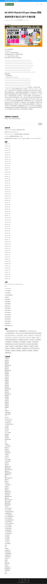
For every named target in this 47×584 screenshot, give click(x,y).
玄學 (6, 546)
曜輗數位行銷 (8, 493)
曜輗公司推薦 (8, 501)
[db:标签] (37, 337)
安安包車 (7, 558)
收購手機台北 (8, 305)
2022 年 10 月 (8, 196)
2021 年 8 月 (7, 224)
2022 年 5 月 (7, 207)
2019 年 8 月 (7, 252)
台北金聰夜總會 (8, 531)
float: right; (25, 335)
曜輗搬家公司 (8, 474)
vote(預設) (33, 337)
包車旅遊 (7, 483)
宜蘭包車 (7, 449)
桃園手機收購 (8, 321)
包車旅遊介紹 (8, 550)
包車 (6, 409)
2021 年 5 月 (7, 230)
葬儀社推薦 (7, 563)
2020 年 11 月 (8, 241)
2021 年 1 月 (7, 239)
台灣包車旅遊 (8, 484)
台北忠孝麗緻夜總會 (9, 516)
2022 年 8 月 (7, 200)
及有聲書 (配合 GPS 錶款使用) (23, 339)
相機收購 (7, 363)
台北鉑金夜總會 (8, 521)
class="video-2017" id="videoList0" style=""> (14, 284)
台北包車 (7, 417)
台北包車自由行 (8, 420)
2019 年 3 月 (7, 257)
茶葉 (6, 441)
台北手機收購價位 (38, 339)
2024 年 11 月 (8, 161)
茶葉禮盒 (7, 444)
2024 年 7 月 (7, 170)
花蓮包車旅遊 (8, 412)
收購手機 (36, 346)
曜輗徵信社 (7, 471)
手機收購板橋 (8, 301)
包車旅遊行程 (8, 555)
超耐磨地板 (7, 451)
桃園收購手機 (8, 323)
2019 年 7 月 (7, 254)
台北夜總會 (7, 535)
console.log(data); (20, 335)
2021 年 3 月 (7, 235)
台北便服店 (7, 540)
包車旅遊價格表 (8, 553)
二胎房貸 (7, 456)
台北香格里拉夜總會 (9, 511)
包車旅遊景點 (8, 556)
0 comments (25, 20)
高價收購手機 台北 (9, 325)
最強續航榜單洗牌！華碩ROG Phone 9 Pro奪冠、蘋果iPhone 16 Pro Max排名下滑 (23, 138)
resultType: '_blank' (22, 337)
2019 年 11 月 (8, 246)
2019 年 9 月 (7, 250)
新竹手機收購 (19, 20)
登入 (12, 118)
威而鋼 (6, 565)
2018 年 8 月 (7, 267)
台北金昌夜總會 (8, 533)
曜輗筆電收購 (8, 491)
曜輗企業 (7, 479)
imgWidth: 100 (31, 335)
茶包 (6, 442)
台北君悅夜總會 (8, 528)
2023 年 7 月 (7, 176)
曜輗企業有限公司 (9, 469)
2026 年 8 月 (7, 143)
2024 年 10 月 (8, 163)
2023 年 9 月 (7, 174)
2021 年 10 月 (8, 222)
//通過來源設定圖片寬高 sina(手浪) (12, 331)
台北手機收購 (8, 290)
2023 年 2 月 (7, 187)
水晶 (6, 545)
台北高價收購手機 (9, 295)
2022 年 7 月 (7, 202)
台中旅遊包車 (8, 452)
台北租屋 (7, 425)
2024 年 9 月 (7, 165)
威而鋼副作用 (8, 568)
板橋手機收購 (8, 316)
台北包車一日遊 (8, 419)
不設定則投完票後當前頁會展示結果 (11, 339)
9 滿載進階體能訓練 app (23, 331)
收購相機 (7, 380)
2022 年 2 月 (7, 213)
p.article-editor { (14, 337)
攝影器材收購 (8, 439)
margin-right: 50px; (38, 335)
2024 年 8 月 (7, 167)
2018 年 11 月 (8, 261)
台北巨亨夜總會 (8, 518)
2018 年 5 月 (7, 274)
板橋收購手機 (8, 319)
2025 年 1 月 (7, 157)
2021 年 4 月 (7, 233)
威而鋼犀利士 (8, 567)
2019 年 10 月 (8, 248)
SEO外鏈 (7, 429)
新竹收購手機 (8, 314)
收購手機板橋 (8, 308)
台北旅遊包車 (8, 422)
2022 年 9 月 (7, 198)
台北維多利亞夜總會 (9, 523)
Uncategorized (8, 288)
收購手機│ (22, 582)
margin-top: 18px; (8, 337)
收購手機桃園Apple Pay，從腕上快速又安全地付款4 (30, 348)
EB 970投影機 (8, 432)
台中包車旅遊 (8, 446)
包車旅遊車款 (8, 551)
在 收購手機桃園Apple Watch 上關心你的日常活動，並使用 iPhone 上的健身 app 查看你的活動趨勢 (21, 344)
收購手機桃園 (8, 310)
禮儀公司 (7, 562)
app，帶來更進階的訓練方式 (10, 333)
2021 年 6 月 (7, 228)
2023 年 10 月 (8, 172)
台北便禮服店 (8, 543)
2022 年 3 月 (7, 211)
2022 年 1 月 (7, 215)
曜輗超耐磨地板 (8, 472)
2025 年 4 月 (7, 150)
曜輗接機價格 (8, 504)
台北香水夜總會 (8, 508)
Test (5, 286)
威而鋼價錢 (7, 570)
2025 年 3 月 (7, 152)
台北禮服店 (7, 536)
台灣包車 (7, 464)
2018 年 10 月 (8, 263)
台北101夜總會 (8, 509)
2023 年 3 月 (7, 185)
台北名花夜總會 (8, 525)
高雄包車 (7, 447)
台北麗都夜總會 (8, 530)
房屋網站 (7, 427)
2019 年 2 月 (7, 259)
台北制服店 (7, 538)
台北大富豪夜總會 (9, 514)
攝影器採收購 (8, 365)
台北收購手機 (8, 292)
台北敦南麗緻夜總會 (9, 520)
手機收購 (7, 297)
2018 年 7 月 (7, 270)
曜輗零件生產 (8, 466)
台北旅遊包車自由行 (9, 424)
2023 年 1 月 (7, 189)
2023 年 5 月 (7, 180)
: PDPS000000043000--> (32, 331)
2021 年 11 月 (8, 220)
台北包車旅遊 (8, 461)
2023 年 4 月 (7, 183)
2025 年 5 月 (7, 148)
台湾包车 (7, 506)
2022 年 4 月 (7, 209)
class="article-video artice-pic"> (10, 335)
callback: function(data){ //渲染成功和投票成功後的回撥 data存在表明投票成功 (28, 333)
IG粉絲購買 (7, 494)
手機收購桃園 (8, 303)
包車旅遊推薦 (8, 414)
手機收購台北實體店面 (18, 346)
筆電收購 (7, 362)
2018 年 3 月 (7, 278)
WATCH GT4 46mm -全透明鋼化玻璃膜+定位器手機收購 (17, 134)
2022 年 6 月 (7, 204)
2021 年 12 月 (8, 217)
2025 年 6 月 (7, 146)
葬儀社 (6, 560)
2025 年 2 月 (7, 154)
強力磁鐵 (7, 437)
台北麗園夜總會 (8, 513)
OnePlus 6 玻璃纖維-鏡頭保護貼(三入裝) (13, 136)
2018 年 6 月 (7, 272)
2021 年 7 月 (7, 226)
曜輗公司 (7, 481)
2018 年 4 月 (7, 276)
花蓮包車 (7, 410)
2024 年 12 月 (8, 159)
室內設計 (7, 430)
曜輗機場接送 (8, 467)
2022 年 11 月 (8, 193)
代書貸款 (7, 454)
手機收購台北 (8, 299)
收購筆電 (7, 373)
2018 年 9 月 (7, 265)
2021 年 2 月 (7, 237)
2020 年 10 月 (8, 244)
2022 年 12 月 (8, 191)
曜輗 (6, 476)
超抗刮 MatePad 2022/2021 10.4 (12, 132)
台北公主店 (7, 541)
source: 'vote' (28, 337)
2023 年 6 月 (7, 178)
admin (7, 20)
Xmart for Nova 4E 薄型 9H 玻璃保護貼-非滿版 (15, 129)
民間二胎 (7, 457)
